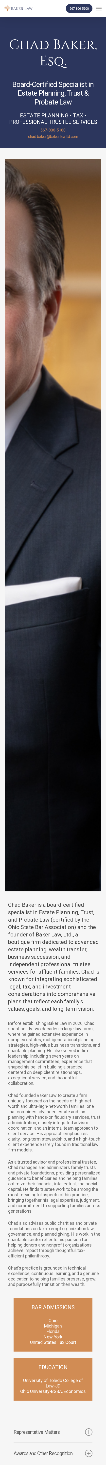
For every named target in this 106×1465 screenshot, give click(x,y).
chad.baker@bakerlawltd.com (53, 136)
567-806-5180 (53, 130)
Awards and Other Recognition (43, 1453)
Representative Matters (37, 1432)
